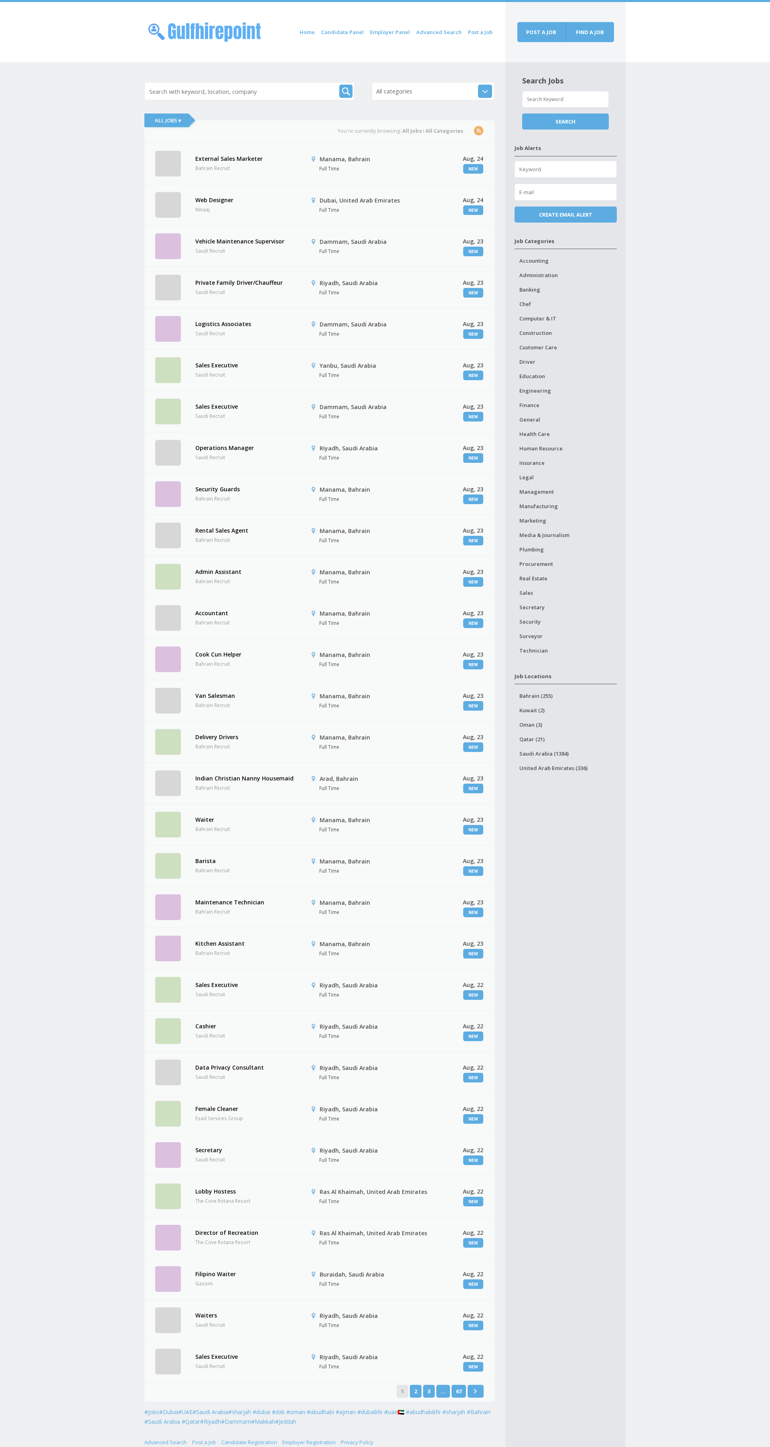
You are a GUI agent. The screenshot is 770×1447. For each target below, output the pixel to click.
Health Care (534, 434)
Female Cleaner (216, 1109)
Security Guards (217, 489)
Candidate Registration (249, 1442)
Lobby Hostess (215, 1191)
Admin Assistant (218, 572)
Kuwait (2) (532, 710)
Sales (526, 592)
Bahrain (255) (536, 695)
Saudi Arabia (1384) (544, 753)
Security (530, 621)
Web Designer (214, 200)
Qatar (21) (532, 739)
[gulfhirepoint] (204, 30)
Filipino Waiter (215, 1274)
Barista (205, 861)
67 (459, 1391)
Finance (529, 405)
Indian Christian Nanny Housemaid (244, 778)
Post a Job (480, 32)
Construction (535, 332)
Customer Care (538, 347)
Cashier (205, 1026)
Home (307, 32)
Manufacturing (538, 506)
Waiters (206, 1315)
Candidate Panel (342, 32)
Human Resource (541, 448)
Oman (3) (530, 724)
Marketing (532, 520)
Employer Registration (309, 1442)
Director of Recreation (226, 1232)
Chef (525, 304)
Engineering (535, 390)
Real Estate (533, 578)
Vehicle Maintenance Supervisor (239, 241)
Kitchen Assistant (220, 943)
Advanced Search (439, 32)
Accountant (211, 613)
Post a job (541, 32)
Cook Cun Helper (218, 654)
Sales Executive (216, 365)
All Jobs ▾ (168, 120)
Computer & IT (537, 318)
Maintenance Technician (229, 902)
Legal (526, 477)
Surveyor (531, 636)
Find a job (590, 32)
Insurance (532, 462)
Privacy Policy (357, 1442)
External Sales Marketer (229, 158)
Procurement (536, 563)
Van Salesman (215, 695)
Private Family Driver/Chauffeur (239, 282)
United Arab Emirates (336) (553, 768)
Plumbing (531, 549)
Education (532, 376)
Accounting (534, 260)
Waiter (204, 819)
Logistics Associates (223, 324)
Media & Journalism (544, 535)
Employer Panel (390, 32)
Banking (529, 289)
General (529, 419)
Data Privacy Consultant (229, 1067)
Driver (527, 361)
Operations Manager (224, 448)
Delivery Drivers (216, 737)
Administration (538, 275)
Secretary (208, 1150)
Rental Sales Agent (221, 530)
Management (536, 491)
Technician (533, 650)
